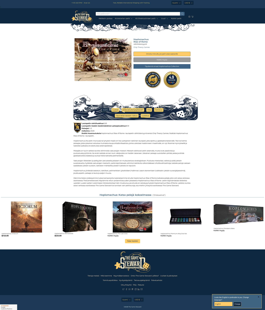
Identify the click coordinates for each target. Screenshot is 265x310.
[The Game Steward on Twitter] (123, 290)
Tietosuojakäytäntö (142, 280)
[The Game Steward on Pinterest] (132, 290)
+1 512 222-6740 (76, 3)
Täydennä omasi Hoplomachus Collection (162, 66)
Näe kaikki (132, 241)
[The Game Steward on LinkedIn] (139, 290)
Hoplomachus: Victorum (10, 233)
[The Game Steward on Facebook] (126, 290)
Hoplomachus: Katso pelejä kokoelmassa (125, 194)
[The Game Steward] (82, 17)
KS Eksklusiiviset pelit (145, 18)
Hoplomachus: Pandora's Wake (224, 228)
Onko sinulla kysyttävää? (133, 110)
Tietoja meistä (93, 276)
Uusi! (163, 18)
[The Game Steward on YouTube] (129, 290)
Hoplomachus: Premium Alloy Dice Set (174, 233)
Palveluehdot (156, 280)
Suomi (175, 3)
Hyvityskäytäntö (125, 280)
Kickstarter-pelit (122, 18)
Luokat (115, 110)
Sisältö (105, 110)
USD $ (187, 3)
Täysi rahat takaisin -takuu (126, 116)
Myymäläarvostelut (121, 276)
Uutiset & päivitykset (168, 276)
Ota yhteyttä (126, 285)
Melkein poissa (105, 18)
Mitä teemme (106, 276)
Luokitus (145, 116)
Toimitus (158, 110)
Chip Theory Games (142, 47)
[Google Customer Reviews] (8, 307)
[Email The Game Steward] (142, 290)
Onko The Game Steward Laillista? (145, 276)
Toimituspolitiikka (110, 280)
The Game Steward (134, 307)
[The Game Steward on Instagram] (136, 290)
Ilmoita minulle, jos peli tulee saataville (162, 54)
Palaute (141, 285)
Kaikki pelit (176, 18)
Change (237, 304)
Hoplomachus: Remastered (64, 233)
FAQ (149, 110)
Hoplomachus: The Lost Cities (117, 233)
